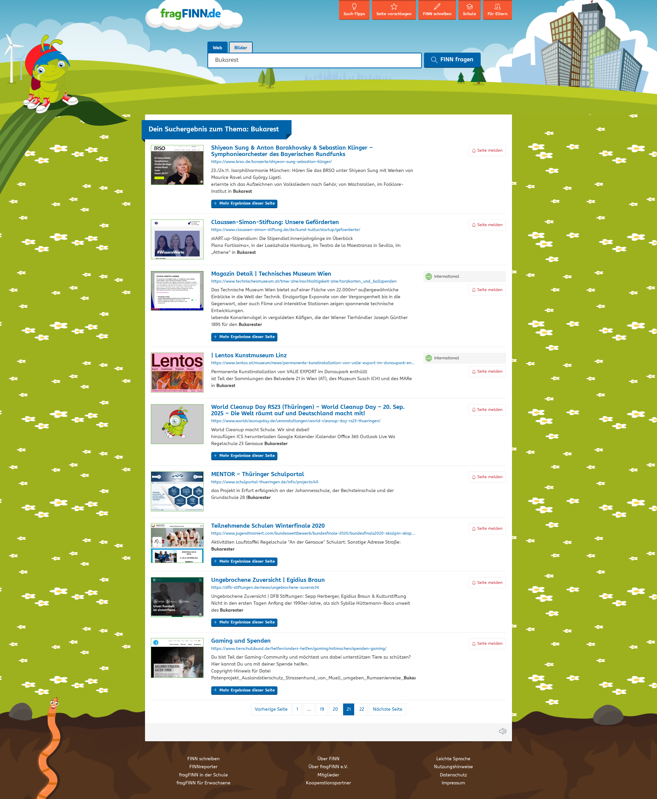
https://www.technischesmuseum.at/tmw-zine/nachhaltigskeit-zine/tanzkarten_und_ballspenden (304, 281)
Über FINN (328, 759)
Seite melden (490, 150)
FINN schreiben (203, 759)
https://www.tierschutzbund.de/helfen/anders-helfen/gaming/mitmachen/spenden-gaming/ (299, 649)
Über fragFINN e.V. (328, 767)
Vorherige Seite (271, 709)
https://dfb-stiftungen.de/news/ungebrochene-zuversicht (265, 588)
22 (363, 709)
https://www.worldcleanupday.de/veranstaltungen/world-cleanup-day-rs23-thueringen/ (296, 421)
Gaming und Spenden (241, 641)
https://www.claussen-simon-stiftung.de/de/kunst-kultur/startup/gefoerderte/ (285, 230)
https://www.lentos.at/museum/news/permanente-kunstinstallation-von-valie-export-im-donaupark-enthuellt (313, 363)
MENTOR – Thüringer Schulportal (257, 474)
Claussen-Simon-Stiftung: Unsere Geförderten (275, 222)
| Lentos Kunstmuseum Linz (249, 355)
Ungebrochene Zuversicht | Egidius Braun (268, 580)
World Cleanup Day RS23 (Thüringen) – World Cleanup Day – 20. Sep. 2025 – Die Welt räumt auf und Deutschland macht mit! (308, 410)
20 (337, 709)
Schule (469, 14)
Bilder (240, 48)
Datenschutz (453, 775)
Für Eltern (497, 14)
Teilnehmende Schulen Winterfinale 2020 (268, 526)
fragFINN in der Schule (203, 775)
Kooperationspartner (328, 783)
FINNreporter (203, 767)
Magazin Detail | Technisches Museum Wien (271, 273)
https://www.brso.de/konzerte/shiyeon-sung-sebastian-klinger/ (271, 162)
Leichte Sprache (453, 759)
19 (324, 709)
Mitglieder (328, 775)
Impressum (453, 783)
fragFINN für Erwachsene (203, 783)
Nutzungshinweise (453, 767)
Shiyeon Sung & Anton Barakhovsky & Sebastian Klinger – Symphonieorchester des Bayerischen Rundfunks (292, 151)
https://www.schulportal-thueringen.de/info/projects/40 (264, 482)
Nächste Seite (387, 709)
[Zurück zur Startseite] (194, 20)
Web (217, 48)
